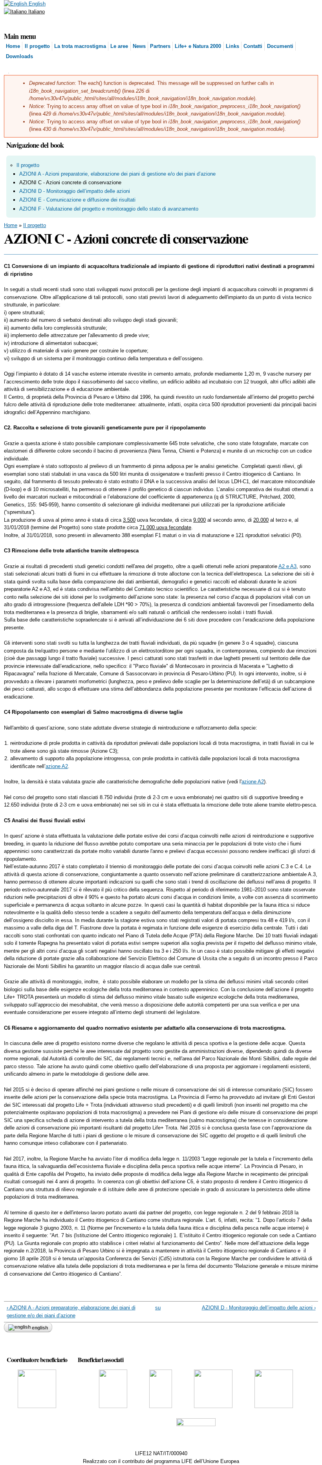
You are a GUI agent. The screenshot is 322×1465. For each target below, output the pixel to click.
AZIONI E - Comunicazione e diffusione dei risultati (77, 200)
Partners (160, 46)
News (139, 46)
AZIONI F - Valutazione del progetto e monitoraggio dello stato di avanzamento (108, 209)
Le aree (119, 46)
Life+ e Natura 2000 (198, 46)
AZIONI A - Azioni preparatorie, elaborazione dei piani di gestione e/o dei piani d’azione (117, 174)
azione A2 (57, 766)
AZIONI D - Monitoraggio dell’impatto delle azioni (74, 191)
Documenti (280, 46)
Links (232, 46)
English (36, 4)
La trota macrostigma (80, 46)
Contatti (252, 46)
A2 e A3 (287, 566)
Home (13, 46)
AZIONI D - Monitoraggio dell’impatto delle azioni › (259, 1308)
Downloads (19, 56)
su (158, 1308)
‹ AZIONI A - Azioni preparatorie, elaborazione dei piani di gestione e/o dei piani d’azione (71, 1311)
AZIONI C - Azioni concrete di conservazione (70, 182)
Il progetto (37, 46)
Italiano (36, 12)
